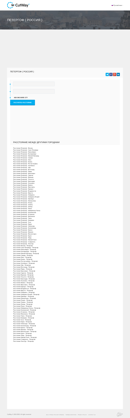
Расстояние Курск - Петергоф (22, 333)
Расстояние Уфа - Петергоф (22, 265)
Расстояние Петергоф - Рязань (22, 203)
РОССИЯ (56, 414)
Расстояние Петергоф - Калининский (24, 212)
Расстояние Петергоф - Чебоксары (24, 226)
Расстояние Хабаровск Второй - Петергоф (26, 294)
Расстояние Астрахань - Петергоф (24, 312)
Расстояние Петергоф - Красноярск (24, 173)
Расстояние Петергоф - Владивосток (24, 191)
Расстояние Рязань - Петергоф (22, 300)
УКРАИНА (61, 414)
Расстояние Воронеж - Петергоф (23, 275)
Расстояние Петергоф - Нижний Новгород (26, 156)
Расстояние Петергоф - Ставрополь (24, 242)
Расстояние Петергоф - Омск (22, 160)
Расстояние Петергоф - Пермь (22, 171)
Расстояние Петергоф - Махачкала (24, 216)
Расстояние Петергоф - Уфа (22, 167)
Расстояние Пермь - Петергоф (22, 269)
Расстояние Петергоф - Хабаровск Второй (26, 197)
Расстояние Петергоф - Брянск (22, 230)
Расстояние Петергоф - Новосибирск (24, 152)
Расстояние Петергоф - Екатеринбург (24, 154)
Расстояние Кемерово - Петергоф (23, 318)
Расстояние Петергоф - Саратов (23, 175)
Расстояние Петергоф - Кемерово (23, 220)
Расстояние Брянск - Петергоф (22, 327)
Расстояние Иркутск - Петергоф (23, 290)
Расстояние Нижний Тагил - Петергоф (25, 337)
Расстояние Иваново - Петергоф (23, 329)
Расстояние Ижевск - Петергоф (23, 282)
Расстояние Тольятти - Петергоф (23, 277)
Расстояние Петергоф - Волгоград (23, 169)
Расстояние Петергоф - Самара (23, 158)
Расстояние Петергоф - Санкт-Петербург (25, 150)
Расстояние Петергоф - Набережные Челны (26, 210)
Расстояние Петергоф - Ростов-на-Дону (25, 163)
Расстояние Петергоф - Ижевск (23, 185)
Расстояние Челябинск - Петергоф (24, 263)
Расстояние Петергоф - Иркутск (23, 193)
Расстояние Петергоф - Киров (22, 224)
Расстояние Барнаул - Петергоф (23, 286)
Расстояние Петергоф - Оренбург (23, 199)
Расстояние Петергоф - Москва (23, 148)
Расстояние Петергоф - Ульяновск (23, 183)
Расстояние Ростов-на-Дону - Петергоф (25, 261)
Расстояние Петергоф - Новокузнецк (24, 201)
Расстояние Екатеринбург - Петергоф (24, 251)
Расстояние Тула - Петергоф (22, 320)
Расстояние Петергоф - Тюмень (23, 204)
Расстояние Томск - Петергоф (22, 316)
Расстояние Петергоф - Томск (22, 218)
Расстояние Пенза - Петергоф (22, 306)
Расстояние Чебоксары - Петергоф (24, 323)
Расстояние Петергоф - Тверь (22, 238)
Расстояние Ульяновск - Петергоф (23, 281)
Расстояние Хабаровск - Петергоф (24, 292)
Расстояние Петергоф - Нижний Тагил (25, 240)
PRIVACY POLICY (82, 414)
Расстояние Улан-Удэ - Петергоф (23, 341)
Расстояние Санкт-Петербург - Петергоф (25, 247)
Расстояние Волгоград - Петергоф (23, 267)
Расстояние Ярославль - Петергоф (24, 284)
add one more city (21, 97)
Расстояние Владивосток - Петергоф (24, 288)
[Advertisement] (65, 49)
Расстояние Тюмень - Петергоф (23, 302)
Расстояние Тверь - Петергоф (22, 335)
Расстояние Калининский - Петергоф (24, 310)
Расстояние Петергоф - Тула (22, 222)
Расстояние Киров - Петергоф (22, 322)
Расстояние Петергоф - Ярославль (24, 187)
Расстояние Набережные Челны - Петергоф (26, 308)
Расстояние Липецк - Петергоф (22, 304)
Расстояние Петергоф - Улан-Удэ (23, 243)
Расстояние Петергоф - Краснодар (24, 181)
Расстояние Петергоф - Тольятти (23, 179)
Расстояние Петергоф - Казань (22, 162)
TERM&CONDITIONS (70, 414)
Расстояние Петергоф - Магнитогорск (24, 234)
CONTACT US (91, 414)
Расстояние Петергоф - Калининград (24, 228)
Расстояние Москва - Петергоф (23, 245)
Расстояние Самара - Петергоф (23, 255)
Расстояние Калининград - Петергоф (24, 325)
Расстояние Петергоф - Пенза (22, 208)
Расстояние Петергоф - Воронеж (23, 177)
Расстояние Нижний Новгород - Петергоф (26, 253)
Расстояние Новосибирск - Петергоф (24, 249)
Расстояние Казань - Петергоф (22, 259)
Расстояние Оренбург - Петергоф (23, 296)
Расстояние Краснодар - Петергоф (24, 279)
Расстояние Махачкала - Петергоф (24, 314)
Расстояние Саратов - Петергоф (23, 273)
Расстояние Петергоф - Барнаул (23, 189)
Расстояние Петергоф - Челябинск (24, 165)
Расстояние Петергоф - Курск (22, 236)
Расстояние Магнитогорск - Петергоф (24, 331)
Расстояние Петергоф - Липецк (22, 206)
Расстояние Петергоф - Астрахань (24, 214)
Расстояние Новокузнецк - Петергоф (24, 298)
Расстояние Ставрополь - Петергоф (24, 339)
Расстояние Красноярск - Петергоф (24, 271)
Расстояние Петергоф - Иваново (23, 232)
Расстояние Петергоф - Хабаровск (24, 195)
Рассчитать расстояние (23, 102)
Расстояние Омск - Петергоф (22, 257)
